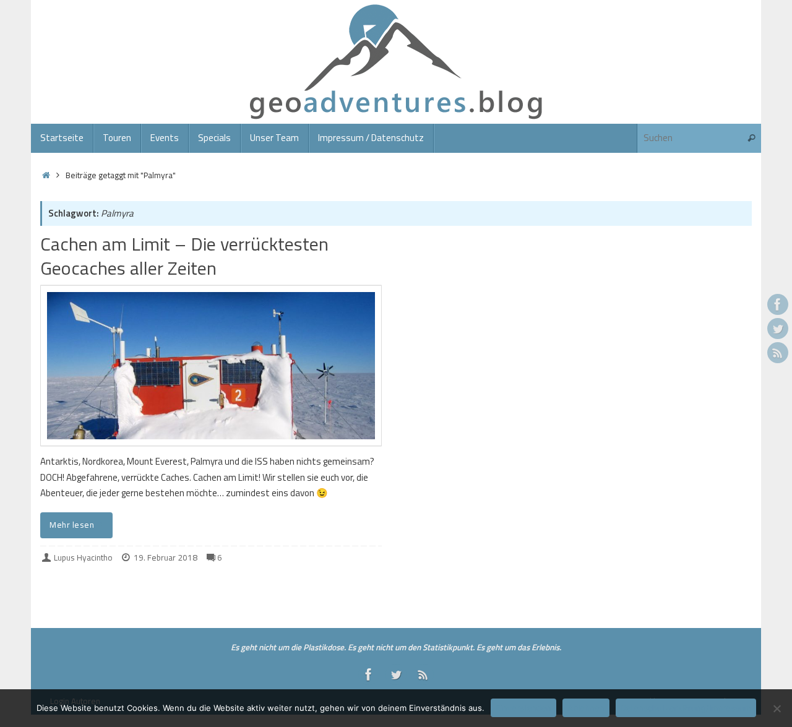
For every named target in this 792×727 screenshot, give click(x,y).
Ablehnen (586, 708)
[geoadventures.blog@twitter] (777, 328)
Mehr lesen (72, 524)
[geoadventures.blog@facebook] (777, 304)
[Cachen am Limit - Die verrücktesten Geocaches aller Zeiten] (211, 365)
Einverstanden (523, 708)
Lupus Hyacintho (83, 557)
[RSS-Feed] (777, 352)
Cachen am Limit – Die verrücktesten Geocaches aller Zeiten (184, 256)
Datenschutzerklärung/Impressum (686, 708)
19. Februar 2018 (165, 557)
